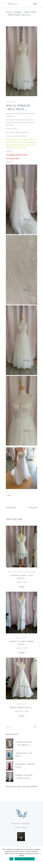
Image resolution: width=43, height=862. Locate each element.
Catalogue (17, 12)
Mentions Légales (21, 827)
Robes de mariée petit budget (27, 572)
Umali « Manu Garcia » (21, 707)
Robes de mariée (30, 12)
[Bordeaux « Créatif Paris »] (9, 766)
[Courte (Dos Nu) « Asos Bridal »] (21, 546)
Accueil (8, 12)
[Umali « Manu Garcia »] (21, 678)
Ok (11, 859)
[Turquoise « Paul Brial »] (9, 755)
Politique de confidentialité (21, 824)
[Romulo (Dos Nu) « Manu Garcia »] (21, 612)
